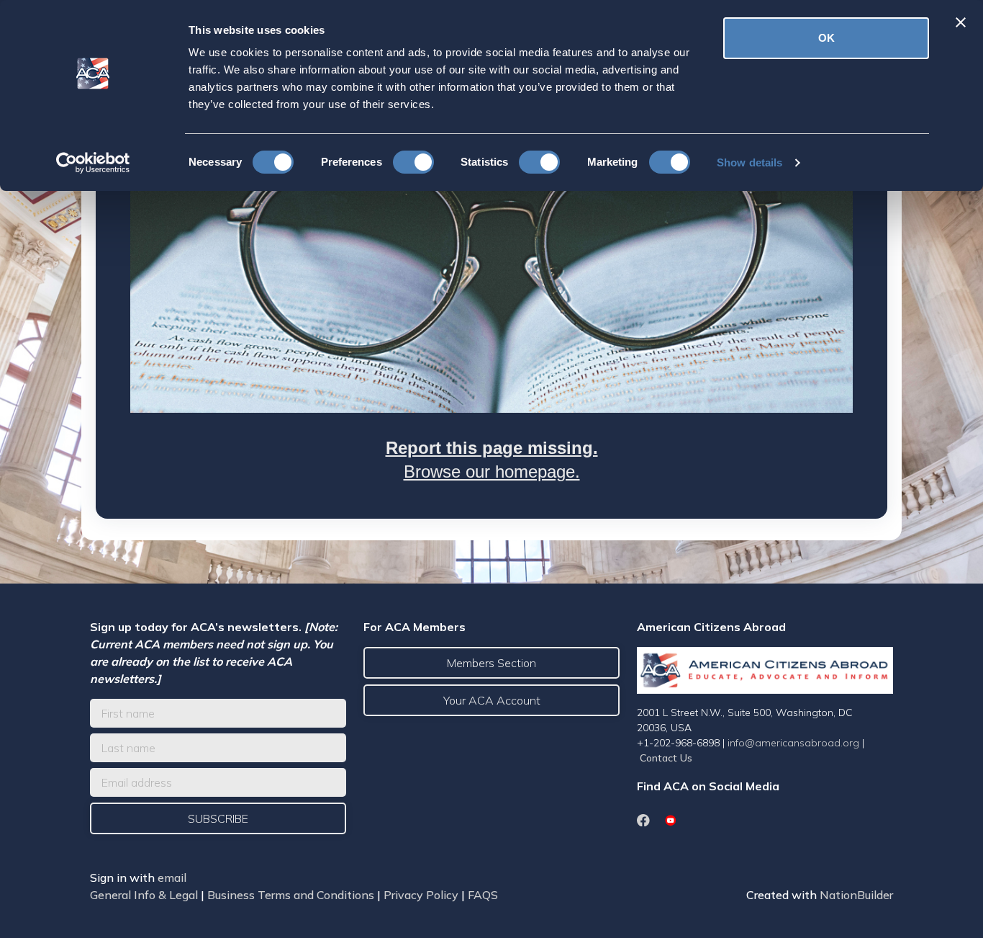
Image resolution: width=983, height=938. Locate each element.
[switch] (413, 162)
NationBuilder (856, 895)
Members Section (491, 663)
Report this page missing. (492, 447)
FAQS (483, 895)
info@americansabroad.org (793, 742)
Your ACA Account (491, 700)
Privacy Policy (421, 895)
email (172, 877)
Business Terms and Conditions (290, 895)
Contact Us (666, 757)
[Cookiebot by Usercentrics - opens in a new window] (93, 163)
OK (826, 38)
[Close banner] (961, 22)
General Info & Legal (144, 895)
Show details (749, 162)
